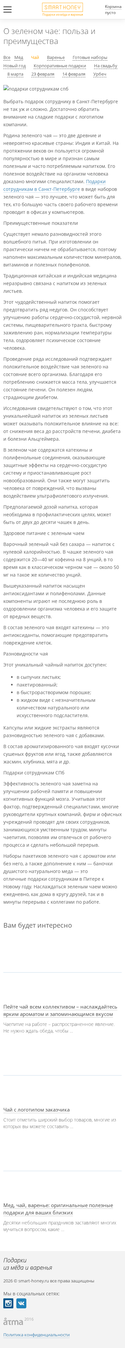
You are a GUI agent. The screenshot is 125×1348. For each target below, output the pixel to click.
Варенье (56, 57)
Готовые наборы (90, 57)
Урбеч (99, 74)
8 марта (15, 74)
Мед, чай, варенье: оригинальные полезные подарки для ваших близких (58, 1209)
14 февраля (73, 74)
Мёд (18, 57)
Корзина (113, 6)
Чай (35, 57)
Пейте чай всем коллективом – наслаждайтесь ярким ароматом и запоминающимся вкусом (60, 1010)
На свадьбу (105, 66)
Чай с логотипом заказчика (36, 1109)
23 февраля (42, 74)
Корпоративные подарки (60, 66)
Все (6, 57)
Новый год (14, 66)
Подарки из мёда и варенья (62, 14)
